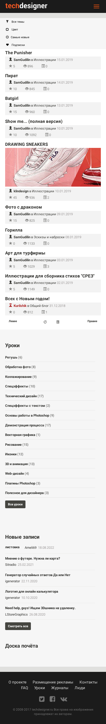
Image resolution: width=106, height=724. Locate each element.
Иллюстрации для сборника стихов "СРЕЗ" (49, 276)
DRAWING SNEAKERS (26, 144)
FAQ (24, 688)
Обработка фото (20, 367)
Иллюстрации (45, 60)
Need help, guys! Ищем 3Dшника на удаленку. (40, 608)
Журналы (59, 688)
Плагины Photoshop (22, 483)
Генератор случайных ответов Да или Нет (37, 575)
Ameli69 (31, 548)
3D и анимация (20, 464)
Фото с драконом (23, 207)
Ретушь (13, 357)
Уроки (39, 688)
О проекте (17, 682)
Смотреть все (18, 626)
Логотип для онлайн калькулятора (31, 591)
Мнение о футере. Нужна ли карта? (32, 558)
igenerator (13, 581)
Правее (92, 321)
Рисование (17, 445)
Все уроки (15, 504)
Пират (11, 75)
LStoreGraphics (17, 614)
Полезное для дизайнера (27, 493)
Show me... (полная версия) (34, 121)
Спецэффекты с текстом (27, 406)
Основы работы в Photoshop (29, 415)
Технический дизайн (24, 396)
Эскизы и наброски (49, 237)
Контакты (89, 682)
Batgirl (12, 98)
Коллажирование (21, 377)
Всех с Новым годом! (27, 298)
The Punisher (18, 52)
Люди (80, 688)
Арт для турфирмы (25, 253)
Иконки (14, 454)
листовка (12, 547)
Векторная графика (22, 435)
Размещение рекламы (53, 682)
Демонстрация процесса (28, 425)
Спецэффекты (20, 386)
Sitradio (11, 565)
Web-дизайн (17, 473)
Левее (13, 321)
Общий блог (39, 306)
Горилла (13, 230)
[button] (55, 22)
